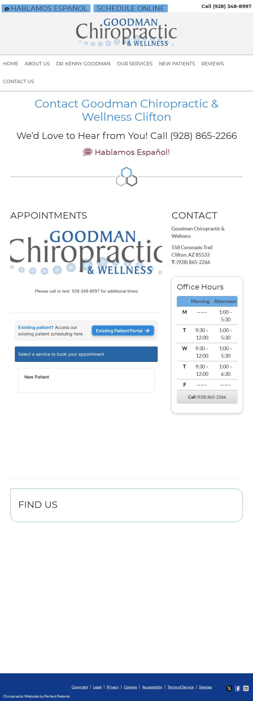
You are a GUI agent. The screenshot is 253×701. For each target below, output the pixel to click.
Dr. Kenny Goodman (83, 64)
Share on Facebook (238, 688)
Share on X (229, 688)
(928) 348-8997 (232, 6)
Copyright (80, 687)
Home (10, 64)
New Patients (177, 64)
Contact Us (18, 81)
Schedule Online (131, 8)
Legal (97, 687)
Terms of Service (181, 687)
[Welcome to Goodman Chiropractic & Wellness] (126, 44)
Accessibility (152, 687)
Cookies (130, 687)
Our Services (134, 64)
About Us (37, 64)
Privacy (113, 687)
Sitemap (205, 687)
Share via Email (246, 688)
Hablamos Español (49, 8)
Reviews (212, 64)
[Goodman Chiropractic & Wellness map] (126, 600)
